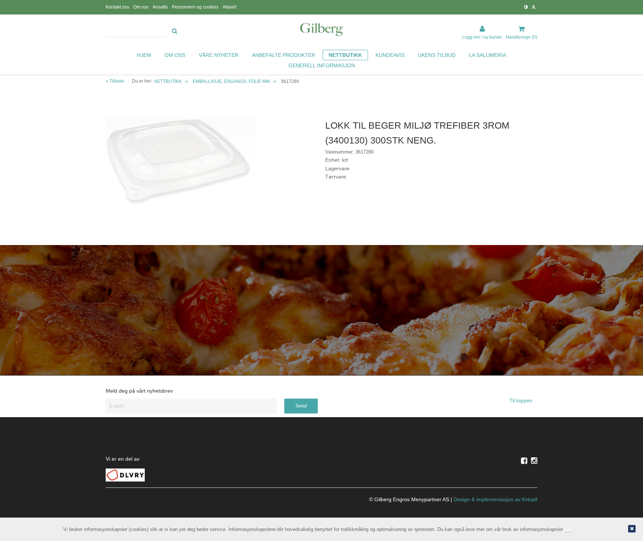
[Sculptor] (321, 31)
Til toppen (521, 400)
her (567, 529)
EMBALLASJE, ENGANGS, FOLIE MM (231, 81)
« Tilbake (115, 81)
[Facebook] (524, 461)
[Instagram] (534, 461)
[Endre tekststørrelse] (533, 7)
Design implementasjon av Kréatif (495, 499)
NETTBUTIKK (168, 81)
